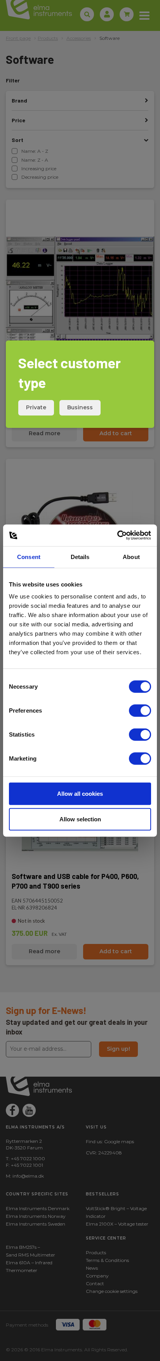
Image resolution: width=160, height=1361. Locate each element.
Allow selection (80, 819)
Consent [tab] (28, 556)
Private (36, 407)
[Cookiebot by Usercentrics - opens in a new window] (117, 535)
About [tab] (131, 556)
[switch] (140, 710)
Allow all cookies (80, 793)
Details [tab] (80, 556)
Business (80, 407)
